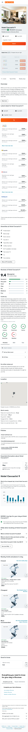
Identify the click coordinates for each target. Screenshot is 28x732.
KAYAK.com (4, 726)
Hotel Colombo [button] (4, 610)
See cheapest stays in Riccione (22, 590)
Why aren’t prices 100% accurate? (10, 718)
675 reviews (19, 30)
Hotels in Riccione (8, 692)
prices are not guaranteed (7, 709)
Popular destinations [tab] (20, 681)
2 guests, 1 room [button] (7, 40)
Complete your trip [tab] (7, 681)
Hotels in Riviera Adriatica (19, 727)
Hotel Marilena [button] (4, 641)
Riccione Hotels (10, 728)
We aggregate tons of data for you (10, 716)
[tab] (5, 342)
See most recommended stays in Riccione (21, 621)
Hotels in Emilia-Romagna (7, 727)
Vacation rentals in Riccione (10, 694)
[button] (2, 2)
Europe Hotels (15, 726)
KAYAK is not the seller (7, 713)
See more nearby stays (22, 560)
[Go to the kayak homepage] (9, 2)
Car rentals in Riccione (9, 690)
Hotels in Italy (22, 726)
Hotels (9, 726)
